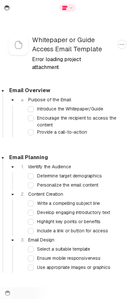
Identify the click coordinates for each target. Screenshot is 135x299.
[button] (67, 8)
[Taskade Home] (19, 8)
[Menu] (107, 8)
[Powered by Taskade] (7, 293)
